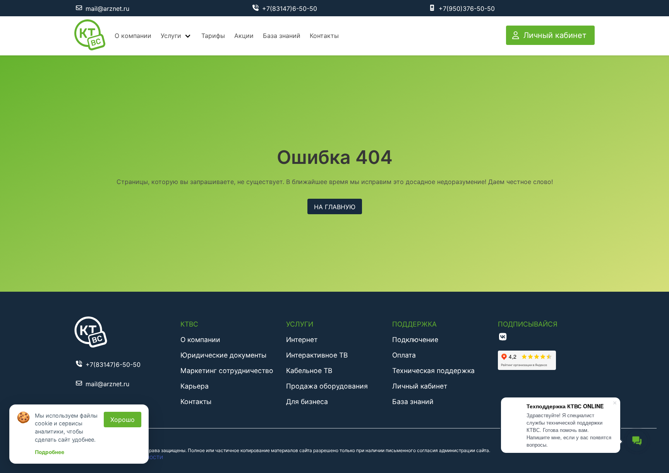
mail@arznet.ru (107, 8)
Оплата (404, 355)
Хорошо (122, 419)
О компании (133, 36)
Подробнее (49, 452)
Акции (244, 36)
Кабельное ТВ (309, 370)
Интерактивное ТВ (317, 355)
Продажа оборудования (327, 386)
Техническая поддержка (433, 370)
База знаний (281, 36)
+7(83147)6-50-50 (289, 8)
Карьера (194, 386)
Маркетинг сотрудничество (226, 370)
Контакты (324, 36)
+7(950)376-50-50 (467, 8)
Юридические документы (223, 355)
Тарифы (213, 36)
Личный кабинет (419, 386)
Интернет (301, 339)
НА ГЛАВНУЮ (334, 207)
